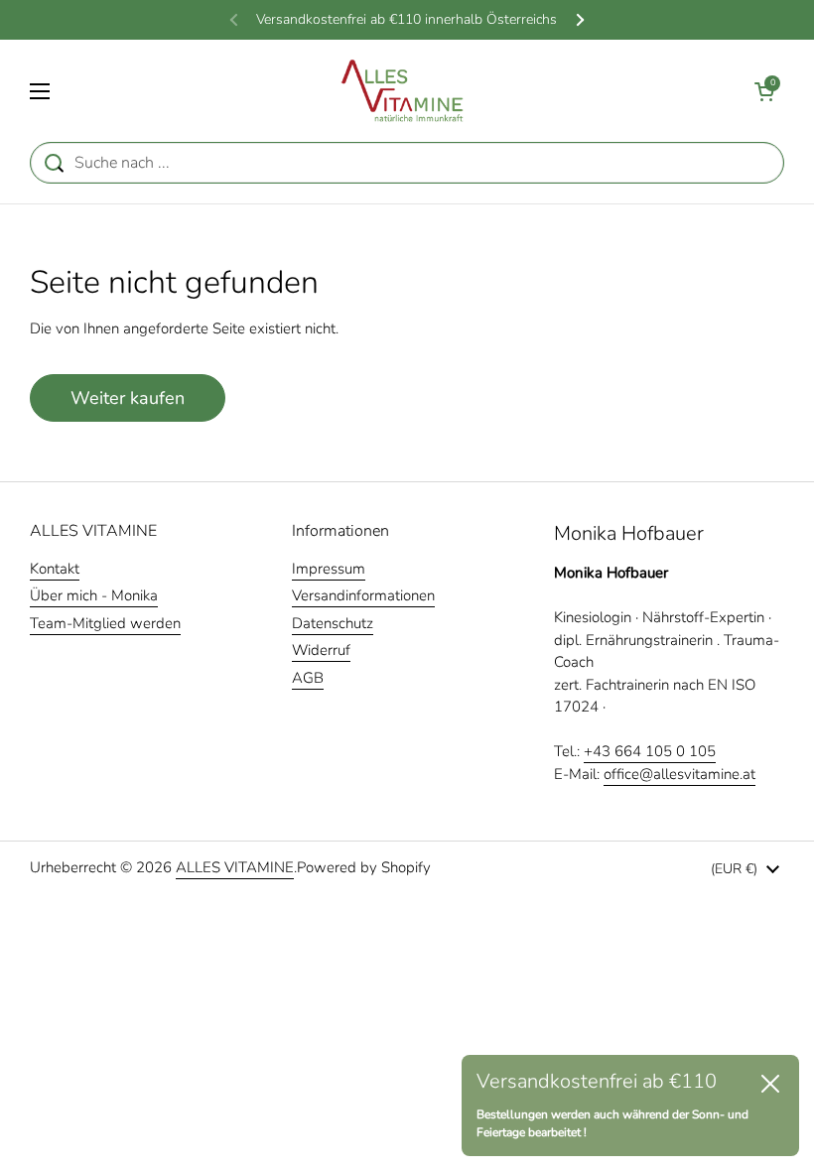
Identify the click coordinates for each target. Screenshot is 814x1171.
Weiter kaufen (127, 398)
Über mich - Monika (94, 595)
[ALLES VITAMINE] (402, 91)
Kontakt (54, 569)
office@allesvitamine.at (679, 774)
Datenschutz (332, 623)
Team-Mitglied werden (105, 623)
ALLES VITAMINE (235, 867)
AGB (308, 678)
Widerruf (321, 650)
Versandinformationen (363, 595)
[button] (764, 91)
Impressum (328, 569)
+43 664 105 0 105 (650, 751)
